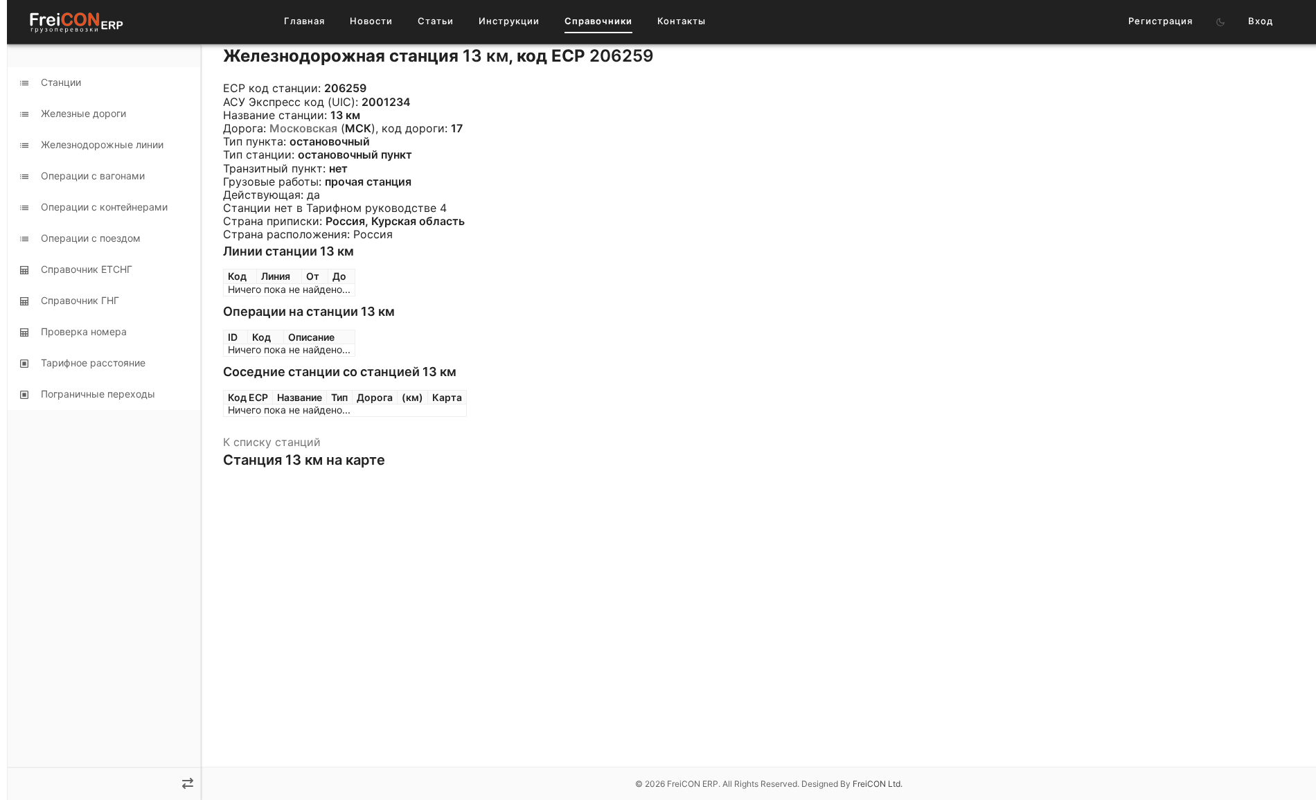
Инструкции (509, 20)
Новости (371, 20)
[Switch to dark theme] (1220, 22)
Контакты (681, 20)
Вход (1260, 20)
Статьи (436, 20)
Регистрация (1160, 20)
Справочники (598, 20)
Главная (304, 20)
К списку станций (272, 442)
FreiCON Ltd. (877, 784)
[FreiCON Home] (75, 21)
